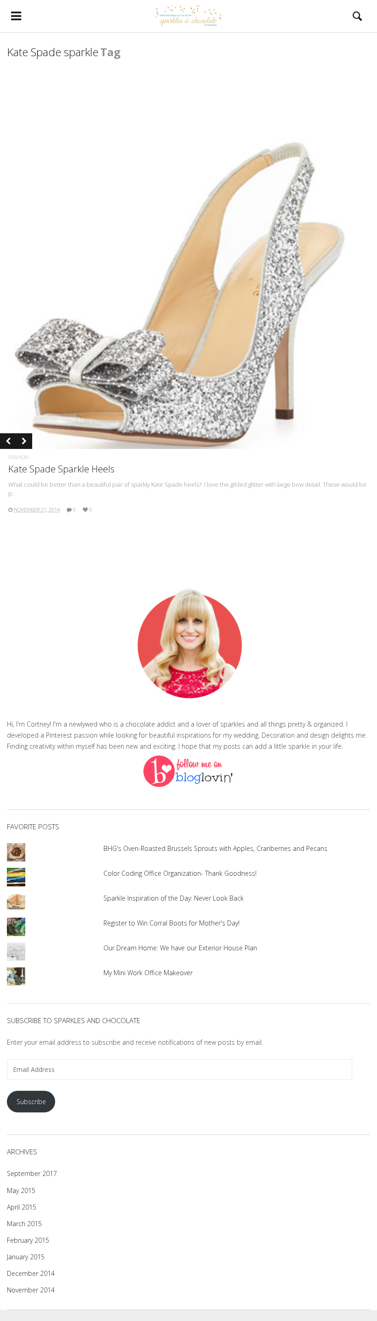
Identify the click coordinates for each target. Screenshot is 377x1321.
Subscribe (31, 1101)
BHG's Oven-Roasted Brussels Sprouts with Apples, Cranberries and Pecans (215, 848)
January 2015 (26, 1256)
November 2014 (31, 1290)
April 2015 (21, 1207)
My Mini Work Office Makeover (148, 972)
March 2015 (24, 1223)
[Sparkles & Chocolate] (189, 16)
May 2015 (21, 1190)
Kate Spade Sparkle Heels (61, 469)
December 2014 (31, 1273)
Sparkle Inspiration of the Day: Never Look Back (173, 898)
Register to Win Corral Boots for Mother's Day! (171, 923)
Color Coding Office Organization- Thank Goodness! (180, 873)
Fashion (18, 457)
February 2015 (28, 1240)
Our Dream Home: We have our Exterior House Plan (180, 947)
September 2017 (32, 1173)
